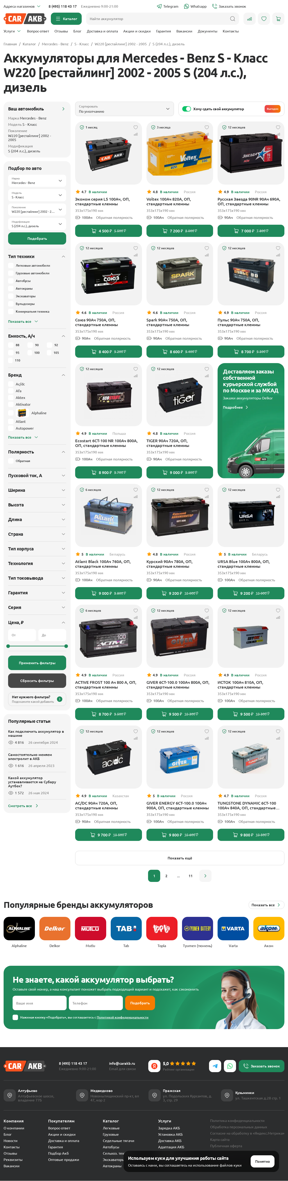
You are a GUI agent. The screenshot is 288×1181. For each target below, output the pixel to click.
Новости (11, 1141)
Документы (207, 31)
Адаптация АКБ (171, 1147)
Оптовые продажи (63, 1160)
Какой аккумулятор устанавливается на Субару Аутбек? (32, 782)
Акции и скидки (137, 31)
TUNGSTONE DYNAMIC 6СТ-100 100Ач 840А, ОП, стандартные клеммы (247, 805)
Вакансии (184, 31)
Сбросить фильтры (37, 681)
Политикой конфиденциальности (122, 1017)
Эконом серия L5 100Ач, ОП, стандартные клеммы (102, 201)
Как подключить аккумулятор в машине (36, 733)
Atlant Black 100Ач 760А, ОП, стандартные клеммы (103, 563)
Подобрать (37, 238)
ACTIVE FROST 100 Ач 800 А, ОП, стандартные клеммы (105, 684)
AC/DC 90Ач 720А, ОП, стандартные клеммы (96, 805)
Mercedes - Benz (55, 44)
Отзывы (61, 31)
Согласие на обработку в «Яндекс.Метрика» (247, 1133)
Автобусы (111, 1147)
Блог (77, 31)
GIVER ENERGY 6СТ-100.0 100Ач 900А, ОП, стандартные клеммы (177, 805)
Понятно (262, 1161)
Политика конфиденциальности (237, 1121)
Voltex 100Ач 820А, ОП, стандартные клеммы (168, 201)
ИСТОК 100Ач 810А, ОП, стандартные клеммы (240, 684)
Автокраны (112, 1166)
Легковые (111, 1128)
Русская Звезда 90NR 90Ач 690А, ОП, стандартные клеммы (249, 201)
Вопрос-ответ (38, 31)
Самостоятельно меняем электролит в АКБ (30, 757)
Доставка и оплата (102, 31)
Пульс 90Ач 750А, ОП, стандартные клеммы (239, 322)
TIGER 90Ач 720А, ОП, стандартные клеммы (167, 443)
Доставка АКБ (170, 1141)
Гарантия (163, 31)
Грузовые (111, 1134)
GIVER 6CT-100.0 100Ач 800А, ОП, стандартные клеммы (177, 684)
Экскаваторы (114, 1160)
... (178, 876)
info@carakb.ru (122, 1063)
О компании (14, 1128)
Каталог (29, 44)
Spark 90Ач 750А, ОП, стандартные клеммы (167, 322)
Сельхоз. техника (117, 1153)
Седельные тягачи (118, 1141)
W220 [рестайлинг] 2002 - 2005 (121, 44)
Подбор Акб (58, 1153)
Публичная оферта (226, 1146)
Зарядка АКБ (169, 1128)
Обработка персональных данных (238, 1127)
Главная (10, 44)
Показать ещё (180, 858)
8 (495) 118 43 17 (63, 6)
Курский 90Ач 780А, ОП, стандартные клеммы (169, 563)
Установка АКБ (170, 1134)
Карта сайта (220, 1140)
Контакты (231, 31)
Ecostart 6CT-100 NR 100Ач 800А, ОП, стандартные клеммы (106, 443)
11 (191, 876)
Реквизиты (13, 1160)
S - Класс (81, 44)
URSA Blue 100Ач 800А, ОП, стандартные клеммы (244, 563)
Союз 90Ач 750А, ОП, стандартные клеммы (96, 322)
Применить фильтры (37, 663)
